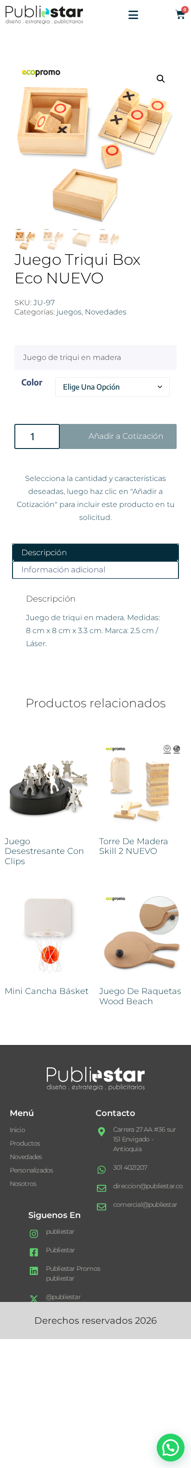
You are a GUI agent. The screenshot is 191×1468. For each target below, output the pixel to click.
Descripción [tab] (44, 552)
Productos (25, 1143)
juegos (69, 312)
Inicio (17, 1130)
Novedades (106, 312)
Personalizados (31, 1170)
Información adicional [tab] (63, 569)
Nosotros (23, 1184)
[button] (161, 79)
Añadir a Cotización (126, 436)
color (31, 382)
